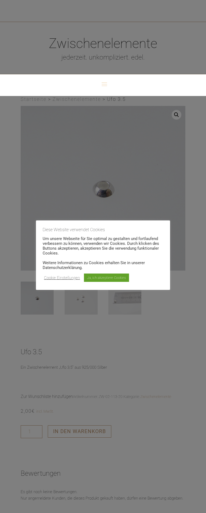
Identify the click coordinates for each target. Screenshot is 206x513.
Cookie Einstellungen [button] (62, 277)
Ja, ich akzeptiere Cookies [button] (106, 278)
